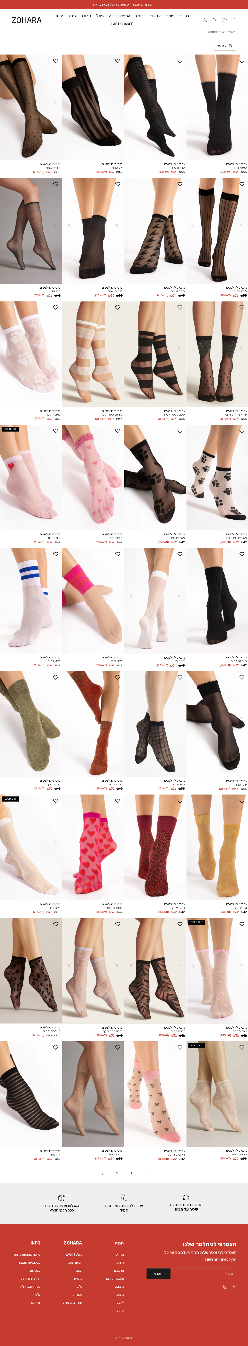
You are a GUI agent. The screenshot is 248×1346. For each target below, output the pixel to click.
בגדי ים (184, 16)
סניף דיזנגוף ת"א (30, 1286)
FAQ (37, 1294)
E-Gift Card (74, 1254)
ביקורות (77, 1294)
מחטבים (140, 16)
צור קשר (35, 1302)
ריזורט (170, 16)
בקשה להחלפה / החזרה (26, 1254)
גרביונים (86, 16)
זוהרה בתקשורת (72, 1302)
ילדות (59, 16)
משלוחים (35, 1270)
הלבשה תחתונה (119, 16)
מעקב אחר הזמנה (29, 1262)
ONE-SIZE (203, 149)
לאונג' (100, 16)
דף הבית (231, 32)
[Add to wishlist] (242, 60)
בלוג (79, 1286)
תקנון (79, 1270)
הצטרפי (158, 1273)
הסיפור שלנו (75, 1262)
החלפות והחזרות (30, 1278)
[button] (54, 102)
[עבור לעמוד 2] (102, 1173)
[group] (186, 1203)
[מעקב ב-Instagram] (225, 1286)
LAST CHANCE (122, 24)
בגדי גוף (156, 16)
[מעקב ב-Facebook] (234, 1286)
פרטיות (78, 1278)
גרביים (72, 16)
